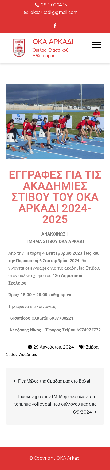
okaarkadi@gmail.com (54, 12)
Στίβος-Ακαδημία (21, 354)
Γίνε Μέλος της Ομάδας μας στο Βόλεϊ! (54, 381)
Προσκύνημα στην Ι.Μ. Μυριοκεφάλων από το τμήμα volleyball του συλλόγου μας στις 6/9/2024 (55, 404)
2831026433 (54, 4)
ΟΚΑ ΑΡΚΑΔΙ (53, 41)
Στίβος (92, 347)
